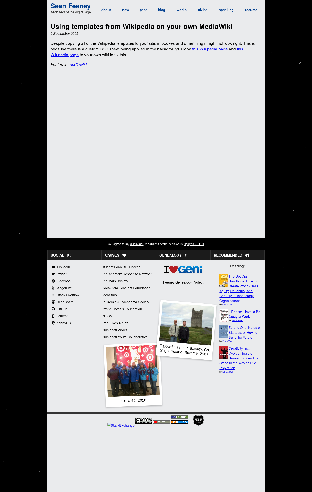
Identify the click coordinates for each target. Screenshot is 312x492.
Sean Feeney (71, 5)
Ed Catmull (227, 371)
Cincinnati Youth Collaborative (125, 336)
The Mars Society (115, 280)
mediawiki (78, 64)
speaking (226, 9)
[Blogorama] (161, 422)
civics (202, 9)
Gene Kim (227, 304)
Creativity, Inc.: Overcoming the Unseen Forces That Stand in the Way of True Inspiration (239, 358)
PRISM (107, 315)
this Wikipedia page (210, 49)
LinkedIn (62, 266)
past (143, 9)
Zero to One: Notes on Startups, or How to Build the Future (245, 332)
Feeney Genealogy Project (183, 282)
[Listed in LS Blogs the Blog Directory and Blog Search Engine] (179, 417)
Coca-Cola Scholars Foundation (126, 287)
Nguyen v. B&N (194, 244)
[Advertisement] (156, 208)
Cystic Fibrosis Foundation (122, 308)
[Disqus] (156, 124)
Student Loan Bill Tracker (121, 266)
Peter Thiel (227, 341)
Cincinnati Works (114, 329)
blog (161, 9)
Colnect (60, 315)
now (125, 9)
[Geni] (183, 272)
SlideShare (64, 301)
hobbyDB (63, 322)
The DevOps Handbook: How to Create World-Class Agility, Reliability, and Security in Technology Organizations (238, 288)
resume (251, 9)
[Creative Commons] (143, 421)
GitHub (61, 308)
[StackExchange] (121, 425)
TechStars (109, 294)
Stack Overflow (66, 294)
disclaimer (136, 244)
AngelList (63, 287)
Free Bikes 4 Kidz (115, 322)
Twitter (60, 273)
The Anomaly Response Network (127, 273)
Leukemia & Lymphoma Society (125, 301)
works (182, 9)
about (106, 9)
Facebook (63, 280)
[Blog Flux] (179, 422)
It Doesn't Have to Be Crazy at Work (244, 314)
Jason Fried (237, 320)
